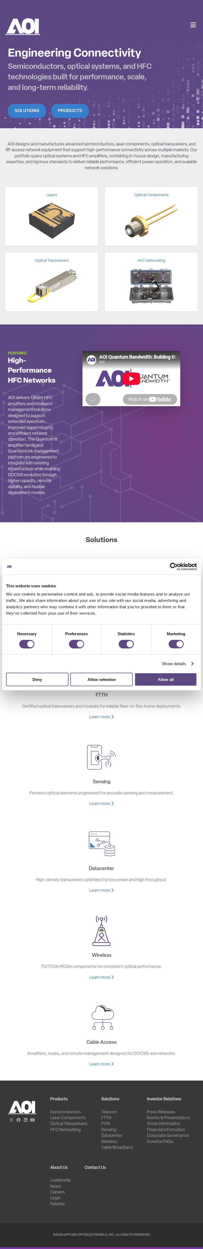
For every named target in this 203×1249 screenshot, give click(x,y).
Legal (55, 1198)
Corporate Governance (168, 1136)
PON (105, 1124)
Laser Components (68, 1118)
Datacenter (111, 1136)
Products (70, 110)
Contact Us (95, 1168)
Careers (57, 1192)
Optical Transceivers (68, 1124)
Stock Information (163, 1124)
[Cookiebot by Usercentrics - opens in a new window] (174, 566)
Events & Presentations (168, 1118)
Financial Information (166, 1130)
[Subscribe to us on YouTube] (32, 1120)
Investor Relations (164, 1099)
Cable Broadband (117, 1148)
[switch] (76, 644)
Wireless (109, 1142)
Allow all (166, 679)
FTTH (106, 1118)
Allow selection (101, 679)
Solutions (27, 110)
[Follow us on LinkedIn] (25, 1120)
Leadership (60, 1180)
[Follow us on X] (11, 1120)
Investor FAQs (160, 1142)
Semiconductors (65, 1112)
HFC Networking (65, 1130)
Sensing (108, 1130)
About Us (59, 1168)
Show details (174, 663)
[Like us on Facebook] (18, 1120)
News (55, 1186)
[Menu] (193, 26)
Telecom (109, 1112)
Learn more (100, 717)
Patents (57, 1204)
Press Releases (161, 1112)
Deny (37, 679)
